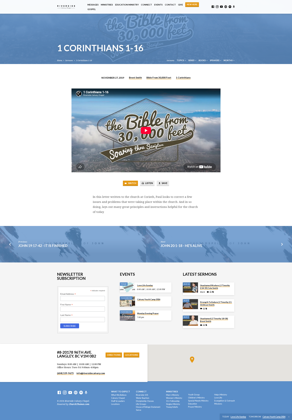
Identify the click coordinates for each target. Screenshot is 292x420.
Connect (146, 4)
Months (228, 60)
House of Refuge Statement (148, 407)
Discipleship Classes (145, 401)
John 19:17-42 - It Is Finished (43, 246)
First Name (66, 304)
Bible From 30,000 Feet (158, 77)
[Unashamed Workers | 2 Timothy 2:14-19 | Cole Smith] (190, 287)
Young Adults (172, 407)
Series (191, 60)
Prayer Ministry (195, 407)
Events (158, 4)
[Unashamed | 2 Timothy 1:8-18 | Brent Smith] (190, 321)
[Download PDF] (213, 292)
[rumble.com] (225, 7)
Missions (218, 404)
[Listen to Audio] (211, 292)
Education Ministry (127, 4)
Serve (138, 410)
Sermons (69, 60)
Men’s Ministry (172, 395)
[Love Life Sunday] (127, 287)
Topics (180, 60)
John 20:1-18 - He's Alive (181, 246)
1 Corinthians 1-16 (84, 60)
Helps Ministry (220, 394)
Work (202, 292)
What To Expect (120, 391)
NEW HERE (192, 4)
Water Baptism (142, 398)
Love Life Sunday (145, 285)
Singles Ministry (173, 404)
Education (192, 404)
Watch (132, 183)
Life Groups (141, 404)
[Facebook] (213, 7)
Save (164, 183)
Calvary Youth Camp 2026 (148, 299)
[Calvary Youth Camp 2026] (127, 301)
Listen (149, 183)
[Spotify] (230, 7)
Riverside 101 (142, 395)
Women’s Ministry (174, 398)
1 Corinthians (183, 77)
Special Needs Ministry (198, 400)
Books (202, 60)
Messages (93, 4)
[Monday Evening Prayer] (127, 315)
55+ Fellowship (173, 401)
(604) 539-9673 (65, 373)
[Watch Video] (208, 292)
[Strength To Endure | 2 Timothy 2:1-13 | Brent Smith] (190, 304)
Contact (170, 4)
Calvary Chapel (118, 398)
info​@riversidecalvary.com (90, 373)
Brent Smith (135, 77)
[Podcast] (233, 7)
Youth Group (194, 394)
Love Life (218, 397)
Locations (131, 355)
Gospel (91, 9)
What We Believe (118, 395)
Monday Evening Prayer (148, 313)
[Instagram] (217, 7)
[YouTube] (221, 7)
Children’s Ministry (196, 397)
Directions (113, 355)
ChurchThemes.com (79, 404)
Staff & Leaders (118, 401)
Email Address (68, 294)
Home (59, 60)
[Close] (289, 417)
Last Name (66, 315)
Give (180, 4)
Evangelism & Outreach (224, 400)
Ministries (107, 4)
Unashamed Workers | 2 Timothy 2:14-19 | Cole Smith (215, 286)
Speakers (215, 60)
